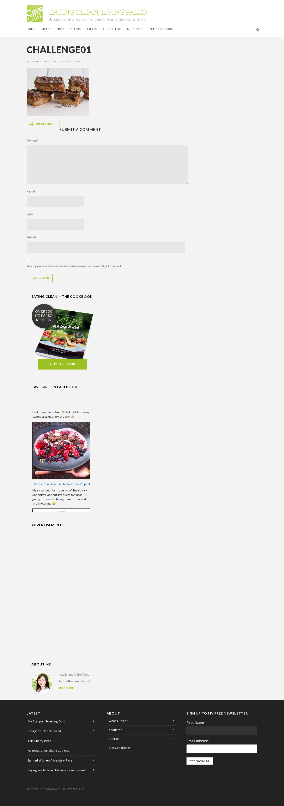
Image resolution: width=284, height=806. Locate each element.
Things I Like (112, 29)
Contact (114, 739)
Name (31, 191)
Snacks (75, 29)
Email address (197, 741)
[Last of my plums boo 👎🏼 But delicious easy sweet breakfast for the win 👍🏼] (61, 450)
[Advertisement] (62, 558)
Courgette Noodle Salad (44, 731)
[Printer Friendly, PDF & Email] (43, 124)
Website (31, 237)
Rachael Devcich (43, 61)
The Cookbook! (161, 29)
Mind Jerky (135, 29)
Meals (46, 29)
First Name (195, 722)
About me (115, 730)
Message (33, 140)
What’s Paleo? (118, 721)
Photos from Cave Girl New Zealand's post (61, 484)
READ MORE (66, 688)
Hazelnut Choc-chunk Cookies (48, 751)
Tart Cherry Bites (39, 741)
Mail (30, 214)
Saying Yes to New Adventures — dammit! (57, 770)
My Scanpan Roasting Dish (46, 721)
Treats (92, 29)
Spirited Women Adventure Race (50, 760)
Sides (60, 29)
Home (31, 29)
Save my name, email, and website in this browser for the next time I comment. (74, 266)
